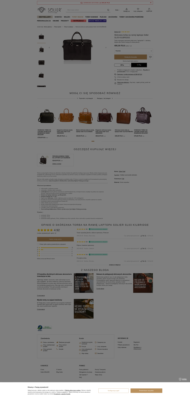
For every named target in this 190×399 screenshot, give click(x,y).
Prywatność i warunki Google (62, 394)
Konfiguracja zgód (113, 390)
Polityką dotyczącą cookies (73, 390)
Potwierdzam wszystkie (146, 390)
